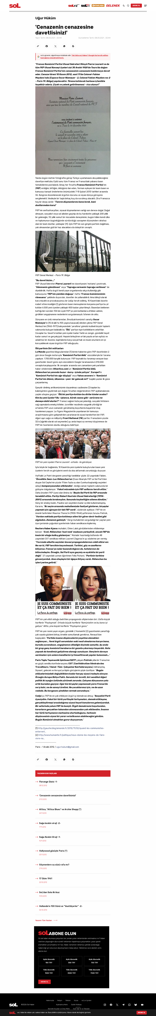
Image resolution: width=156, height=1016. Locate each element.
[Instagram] (104, 1005)
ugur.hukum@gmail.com (67, 747)
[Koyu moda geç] (123, 5)
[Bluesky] (135, 1005)
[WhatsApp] (129, 1005)
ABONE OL (136, 5)
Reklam (68, 1000)
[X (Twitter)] (117, 1005)
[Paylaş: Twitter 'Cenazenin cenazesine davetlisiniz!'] (55, 46)
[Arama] (128, 5)
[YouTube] (142, 1005)
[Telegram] (123, 1005)
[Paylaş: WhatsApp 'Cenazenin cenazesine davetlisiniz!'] (64, 46)
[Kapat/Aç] (78, 1008)
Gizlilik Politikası (76, 1005)
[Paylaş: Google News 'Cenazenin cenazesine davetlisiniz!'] (73, 46)
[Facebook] (110, 1005)
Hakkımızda (50, 1000)
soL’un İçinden (86, 1000)
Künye (76, 1000)
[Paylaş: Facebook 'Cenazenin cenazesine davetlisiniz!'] (46, 46)
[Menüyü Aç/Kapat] (145, 5)
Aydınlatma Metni (62, 1005)
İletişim (59, 1000)
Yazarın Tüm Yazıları (43, 920)
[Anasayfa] (13, 1004)
